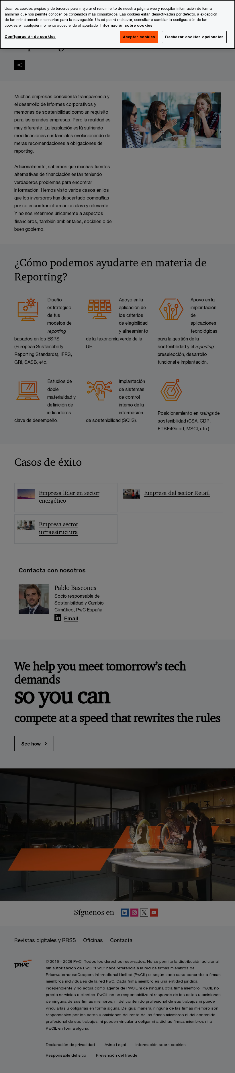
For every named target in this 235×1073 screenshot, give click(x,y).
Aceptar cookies (139, 36)
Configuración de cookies (30, 36)
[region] (117, 24)
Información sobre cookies (126, 25)
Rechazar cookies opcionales (194, 36)
